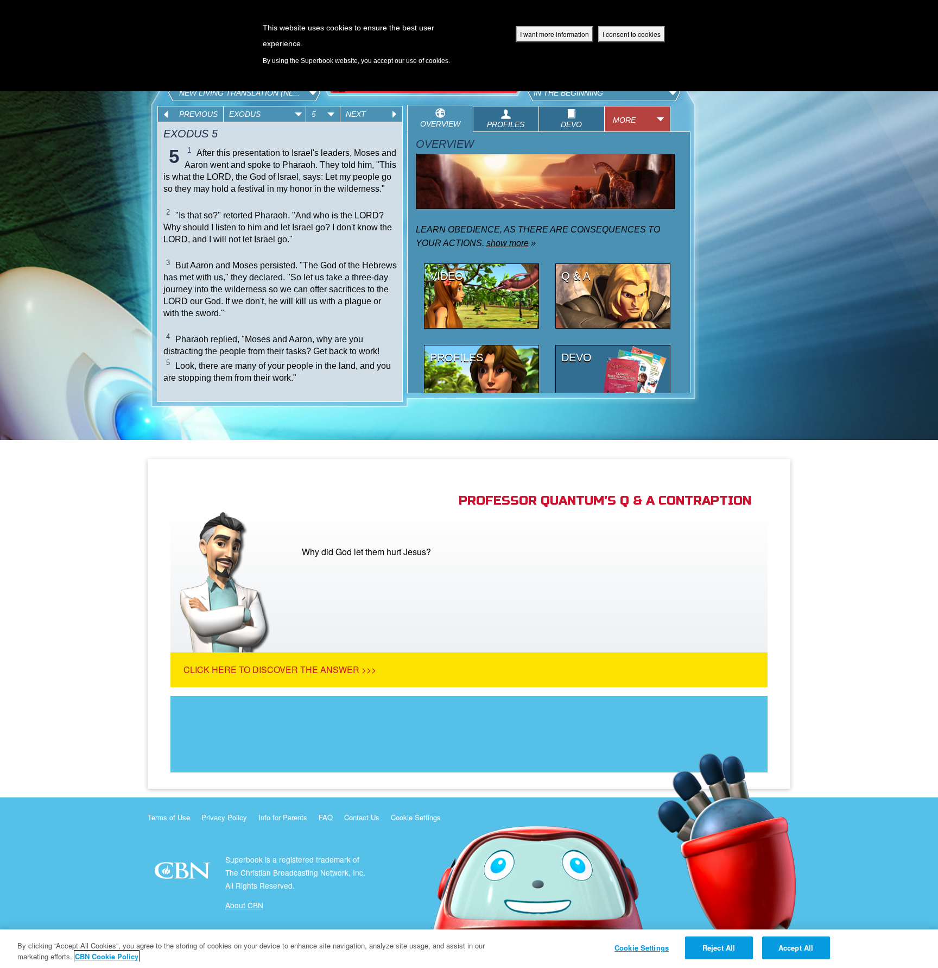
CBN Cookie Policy (106, 956)
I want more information (554, 34)
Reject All (718, 947)
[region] (469, 948)
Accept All (795, 947)
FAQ (326, 817)
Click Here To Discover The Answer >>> (279, 669)
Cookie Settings (416, 817)
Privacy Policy (224, 817)
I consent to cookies (632, 34)
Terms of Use (169, 817)
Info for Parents (282, 817)
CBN (183, 874)
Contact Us (361, 817)
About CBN (244, 905)
